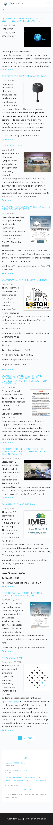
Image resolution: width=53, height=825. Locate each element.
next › (30, 738)
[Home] (12, 3)
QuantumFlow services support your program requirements (23, 19)
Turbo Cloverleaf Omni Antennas (24, 76)
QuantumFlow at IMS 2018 (18, 504)
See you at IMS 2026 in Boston (15, 763)
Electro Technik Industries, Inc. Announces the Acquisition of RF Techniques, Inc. (23, 451)
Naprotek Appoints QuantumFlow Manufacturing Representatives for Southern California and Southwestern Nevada (25, 780)
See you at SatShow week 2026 (15, 770)
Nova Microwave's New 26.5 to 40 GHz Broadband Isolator (26, 208)
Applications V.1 (12, 657)
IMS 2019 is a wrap (13, 145)
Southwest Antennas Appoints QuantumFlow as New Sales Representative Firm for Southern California (24, 379)
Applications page (10, 701)
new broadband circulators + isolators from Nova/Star (22, 594)
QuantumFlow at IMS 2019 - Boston (24, 280)
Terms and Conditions (35, 819)
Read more (7, 69)
